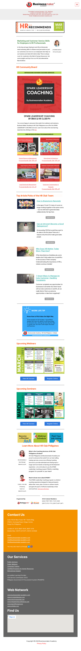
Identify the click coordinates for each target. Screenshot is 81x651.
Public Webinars (12, 564)
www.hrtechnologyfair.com (15, 599)
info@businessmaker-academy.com (42, 16)
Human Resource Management (28, 158)
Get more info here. (43, 489)
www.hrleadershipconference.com (18, 601)
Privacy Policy (41, 643)
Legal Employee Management (27, 184)
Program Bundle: (28, 160)
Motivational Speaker (14, 571)
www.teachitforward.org (15, 604)
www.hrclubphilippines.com (16, 597)
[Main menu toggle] (77, 5)
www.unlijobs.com (13, 606)
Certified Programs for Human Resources (20, 568)
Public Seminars (12, 562)
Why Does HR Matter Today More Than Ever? (47, 250)
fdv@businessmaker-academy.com (18, 542)
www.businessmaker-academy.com (18, 595)
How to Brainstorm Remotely (49, 201)
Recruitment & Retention (51, 158)
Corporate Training (13, 566)
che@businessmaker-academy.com (18, 540)
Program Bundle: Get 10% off (27, 187)
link (36, 130)
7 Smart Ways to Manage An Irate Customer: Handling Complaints (48, 278)
